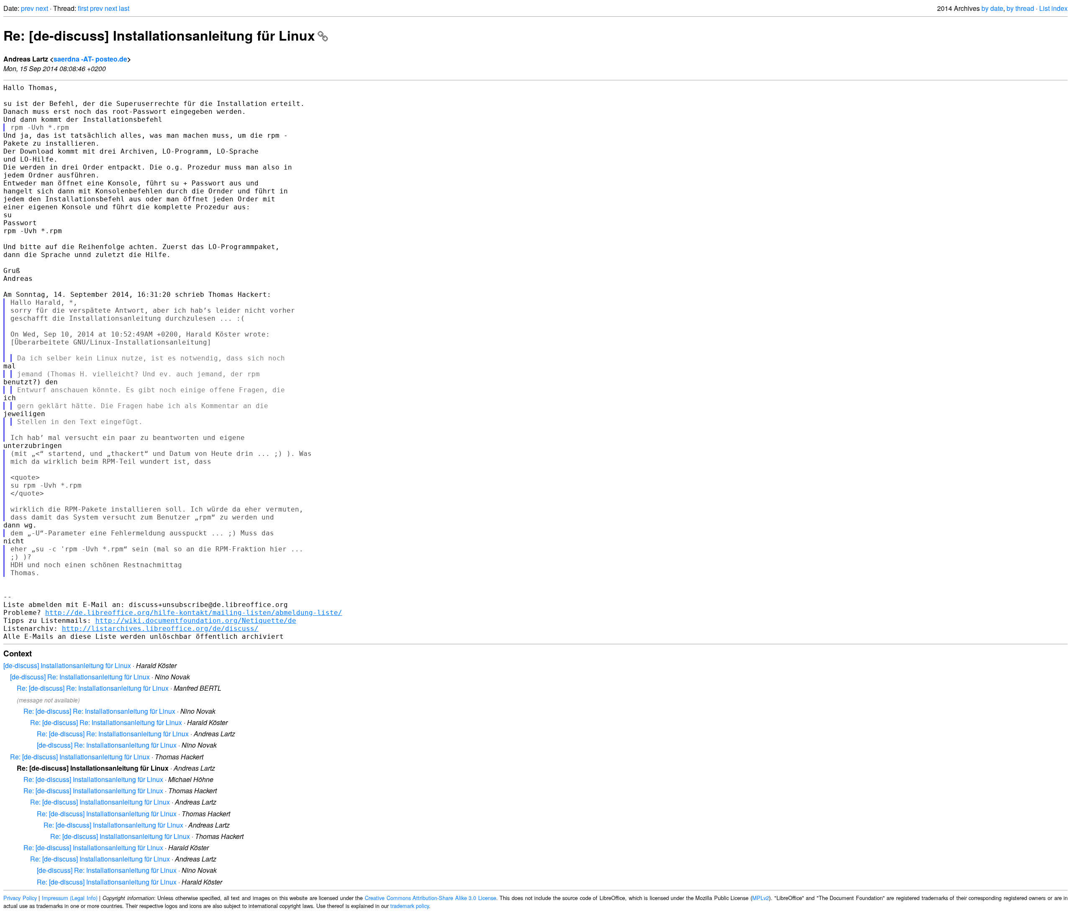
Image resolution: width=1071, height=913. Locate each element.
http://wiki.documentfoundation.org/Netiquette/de (195, 621)
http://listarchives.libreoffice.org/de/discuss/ (160, 629)
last (124, 8)
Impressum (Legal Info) (69, 898)
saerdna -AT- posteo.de (90, 59)
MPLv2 (760, 898)
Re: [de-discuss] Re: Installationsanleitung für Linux (93, 688)
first (83, 8)
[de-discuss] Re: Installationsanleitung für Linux (80, 677)
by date (992, 8)
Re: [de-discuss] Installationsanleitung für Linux (159, 35)
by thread (1020, 8)
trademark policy (409, 906)
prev (27, 8)
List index (1053, 8)
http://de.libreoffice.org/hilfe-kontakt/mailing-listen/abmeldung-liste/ (193, 613)
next (42, 8)
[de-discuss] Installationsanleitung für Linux (67, 665)
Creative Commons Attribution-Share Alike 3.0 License (430, 898)
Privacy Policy (20, 898)
